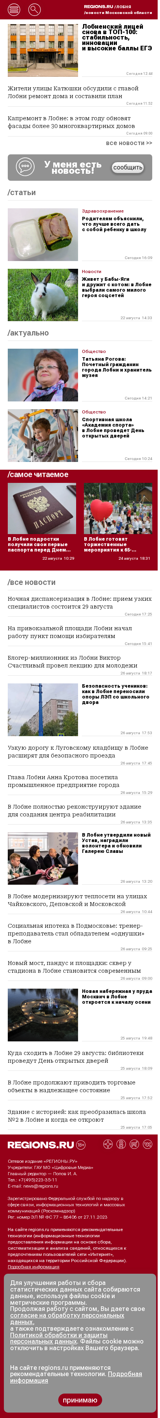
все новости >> (129, 143)
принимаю (80, 1400)
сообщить (128, 167)
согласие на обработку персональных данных (67, 1319)
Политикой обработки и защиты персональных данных (59, 1338)
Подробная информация (33, 1266)
